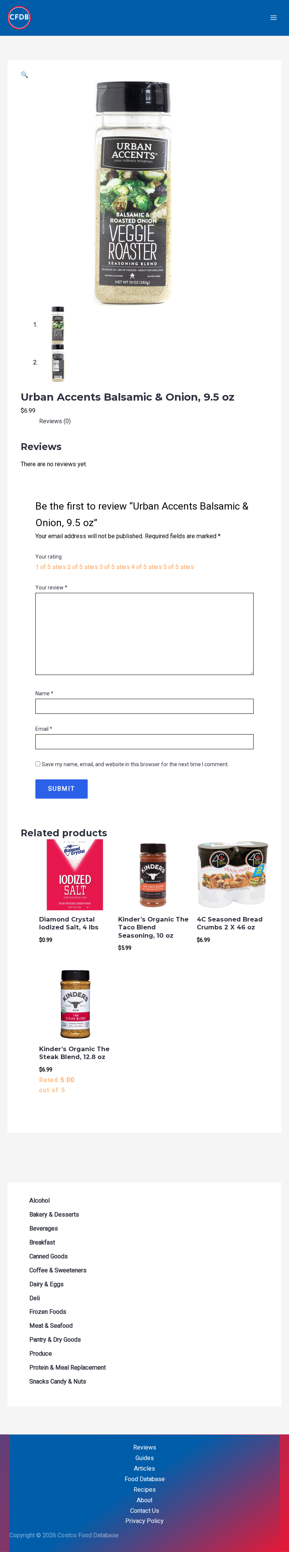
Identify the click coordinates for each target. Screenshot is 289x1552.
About (144, 1500)
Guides (144, 1458)
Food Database (145, 1479)
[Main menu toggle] (273, 18)
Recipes (145, 1489)
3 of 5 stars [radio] (114, 567)
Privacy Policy (144, 1520)
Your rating (48, 557)
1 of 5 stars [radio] (50, 567)
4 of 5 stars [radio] (146, 567)
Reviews (144, 1447)
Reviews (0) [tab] (55, 421)
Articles (144, 1468)
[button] (24, 74)
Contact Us (144, 1510)
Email (43, 729)
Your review (51, 588)
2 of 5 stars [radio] (82, 567)
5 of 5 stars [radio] (178, 567)
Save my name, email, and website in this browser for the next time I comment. (135, 764)
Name (44, 693)
